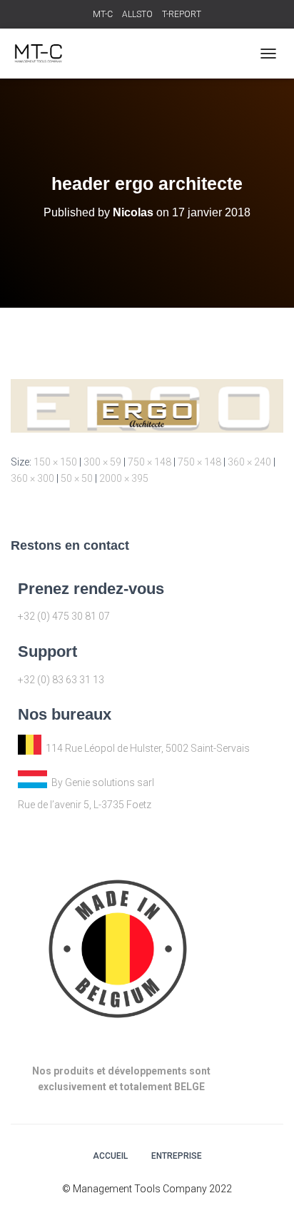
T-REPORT (181, 14)
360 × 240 (249, 462)
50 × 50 (77, 478)
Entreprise (176, 1156)
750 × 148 (149, 462)
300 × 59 (102, 462)
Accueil (110, 1156)
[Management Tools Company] (43, 53)
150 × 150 (55, 462)
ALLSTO (137, 14)
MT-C (103, 14)
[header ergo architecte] (147, 405)
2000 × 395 (123, 478)
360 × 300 (32, 478)
